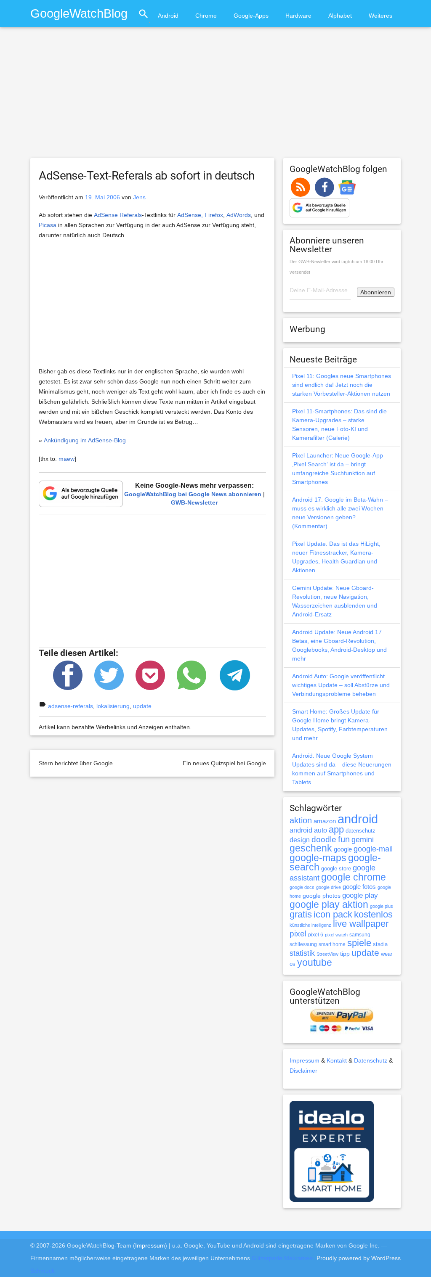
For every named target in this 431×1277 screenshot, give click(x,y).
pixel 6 (315, 935)
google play (360, 895)
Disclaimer (303, 1070)
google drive (328, 887)
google (343, 849)
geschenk (311, 848)
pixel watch (336, 934)
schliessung (303, 944)
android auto (308, 830)
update (142, 706)
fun (344, 839)
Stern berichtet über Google (76, 763)
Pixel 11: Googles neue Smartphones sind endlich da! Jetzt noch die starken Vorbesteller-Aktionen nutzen (341, 385)
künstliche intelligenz (310, 925)
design (300, 839)
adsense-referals (70, 706)
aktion (301, 820)
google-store (336, 868)
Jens (139, 197)
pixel (298, 933)
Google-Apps (251, 15)
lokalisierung (113, 706)
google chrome (353, 877)
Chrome (206, 15)
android (358, 819)
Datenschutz (370, 1060)
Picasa (47, 225)
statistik (302, 953)
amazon (325, 821)
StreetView (327, 954)
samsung (359, 935)
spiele (359, 943)
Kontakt (337, 1060)
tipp (345, 953)
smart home (332, 944)
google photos (322, 895)
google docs (302, 887)
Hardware (298, 15)
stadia (380, 944)
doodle (323, 839)
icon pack (333, 914)
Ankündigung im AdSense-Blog (85, 440)
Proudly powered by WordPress (359, 1258)
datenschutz (360, 831)
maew (66, 458)
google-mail (373, 849)
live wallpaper (360, 923)
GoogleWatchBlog (79, 13)
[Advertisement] (215, 96)
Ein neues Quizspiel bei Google (224, 763)
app (336, 829)
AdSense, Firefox (200, 215)
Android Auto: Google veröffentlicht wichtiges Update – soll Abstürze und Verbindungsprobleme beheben (341, 685)
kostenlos (373, 914)
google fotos (359, 886)
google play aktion (329, 904)
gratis (301, 914)
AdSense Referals (118, 215)
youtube (314, 962)
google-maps (318, 857)
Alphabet (340, 15)
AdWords (238, 215)
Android (168, 15)
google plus (381, 906)
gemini (362, 839)
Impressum (304, 1060)
